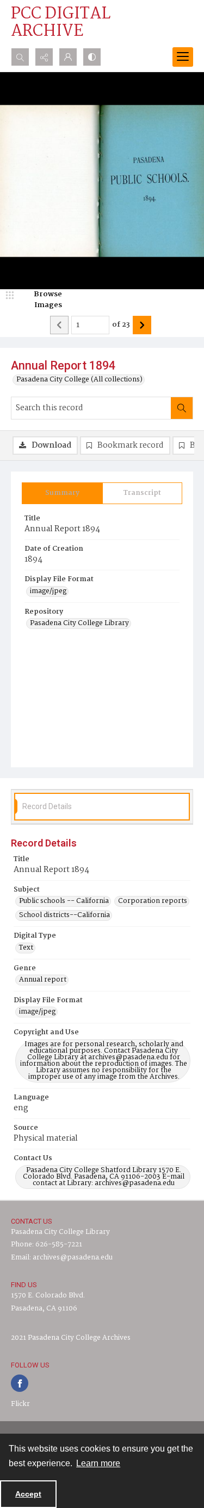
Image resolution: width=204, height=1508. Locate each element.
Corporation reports (152, 901)
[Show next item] (142, 325)
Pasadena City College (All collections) (79, 379)
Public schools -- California (64, 901)
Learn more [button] (98, 1463)
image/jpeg (48, 591)
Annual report (42, 980)
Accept (28, 1494)
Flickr (20, 1404)
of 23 (121, 325)
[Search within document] (182, 408)
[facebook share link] (19, 1383)
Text (26, 948)
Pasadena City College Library (79, 623)
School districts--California (64, 915)
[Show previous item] (59, 325)
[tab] (62, 493)
